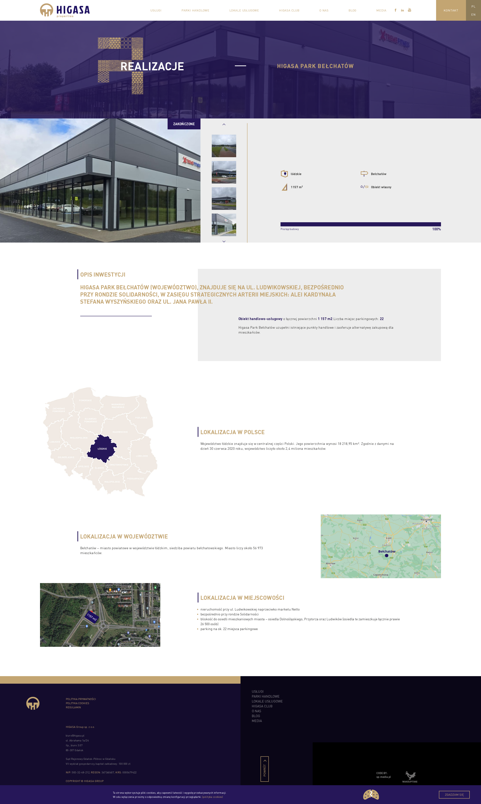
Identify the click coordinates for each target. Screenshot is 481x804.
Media (381, 10)
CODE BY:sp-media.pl (383, 774)
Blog (352, 10)
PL (473, 6)
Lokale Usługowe (244, 10)
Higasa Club (289, 10)
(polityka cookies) (212, 796)
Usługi (156, 10)
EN (473, 14)
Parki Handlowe (195, 10)
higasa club (262, 706)
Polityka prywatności (81, 699)
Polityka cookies (77, 703)
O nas (324, 10)
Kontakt (451, 10)
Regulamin (73, 707)
